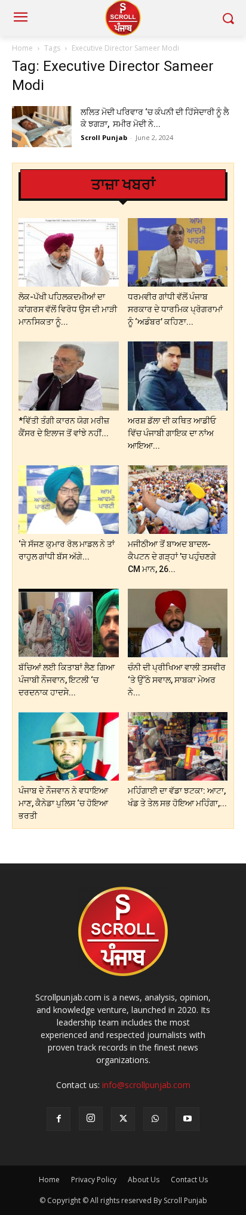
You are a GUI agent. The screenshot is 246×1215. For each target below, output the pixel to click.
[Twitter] (123, 1119)
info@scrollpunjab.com (146, 1084)
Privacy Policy (93, 1179)
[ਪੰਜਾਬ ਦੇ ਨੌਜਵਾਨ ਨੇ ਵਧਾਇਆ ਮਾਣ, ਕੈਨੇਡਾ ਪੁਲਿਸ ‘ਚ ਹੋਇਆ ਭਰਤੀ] (69, 746)
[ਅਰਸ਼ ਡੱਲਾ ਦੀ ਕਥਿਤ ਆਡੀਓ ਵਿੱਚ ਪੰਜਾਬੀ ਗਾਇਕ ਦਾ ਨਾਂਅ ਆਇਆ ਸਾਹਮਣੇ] (178, 375)
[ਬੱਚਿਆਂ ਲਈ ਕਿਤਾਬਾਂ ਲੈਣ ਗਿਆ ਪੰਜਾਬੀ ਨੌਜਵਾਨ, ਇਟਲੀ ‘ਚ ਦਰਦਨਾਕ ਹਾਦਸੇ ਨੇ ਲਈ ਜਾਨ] (69, 623)
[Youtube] (187, 1119)
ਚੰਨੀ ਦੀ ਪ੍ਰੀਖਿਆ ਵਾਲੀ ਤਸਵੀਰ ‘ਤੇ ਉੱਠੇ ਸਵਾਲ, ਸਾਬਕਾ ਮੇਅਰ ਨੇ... (177, 680)
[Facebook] (58, 1119)
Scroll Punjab (104, 137)
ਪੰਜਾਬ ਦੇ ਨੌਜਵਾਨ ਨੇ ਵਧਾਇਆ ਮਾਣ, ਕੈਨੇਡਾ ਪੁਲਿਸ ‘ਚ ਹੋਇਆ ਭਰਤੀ (63, 803)
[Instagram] (91, 1118)
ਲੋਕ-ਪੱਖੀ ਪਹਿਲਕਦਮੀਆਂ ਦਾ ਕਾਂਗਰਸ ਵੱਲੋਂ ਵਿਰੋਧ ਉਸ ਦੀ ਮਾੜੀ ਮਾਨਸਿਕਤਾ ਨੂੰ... (68, 309)
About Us (143, 1179)
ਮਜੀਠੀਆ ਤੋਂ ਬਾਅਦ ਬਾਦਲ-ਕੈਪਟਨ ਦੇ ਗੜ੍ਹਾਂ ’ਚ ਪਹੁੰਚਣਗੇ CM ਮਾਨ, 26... (172, 556)
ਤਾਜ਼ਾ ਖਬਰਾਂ (123, 184)
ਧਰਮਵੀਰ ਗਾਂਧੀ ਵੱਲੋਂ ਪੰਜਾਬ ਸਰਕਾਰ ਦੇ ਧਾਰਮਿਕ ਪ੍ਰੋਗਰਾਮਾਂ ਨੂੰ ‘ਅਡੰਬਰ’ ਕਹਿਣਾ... (175, 309)
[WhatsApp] (155, 1119)
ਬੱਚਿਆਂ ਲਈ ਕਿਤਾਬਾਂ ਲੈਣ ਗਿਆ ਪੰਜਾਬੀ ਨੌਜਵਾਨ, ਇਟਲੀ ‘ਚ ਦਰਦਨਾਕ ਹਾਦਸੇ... (67, 680)
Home (22, 48)
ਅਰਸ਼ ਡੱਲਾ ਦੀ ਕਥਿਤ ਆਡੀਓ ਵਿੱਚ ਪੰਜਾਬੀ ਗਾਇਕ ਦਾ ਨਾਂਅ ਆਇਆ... (172, 433)
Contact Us (189, 1179)
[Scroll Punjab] (122, 18)
